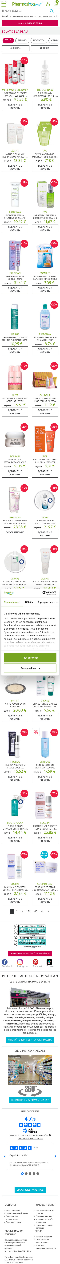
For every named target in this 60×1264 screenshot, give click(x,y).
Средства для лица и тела (22, 16)
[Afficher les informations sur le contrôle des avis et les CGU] (49, 1135)
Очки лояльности (13, 1222)
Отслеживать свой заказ (17, 1213)
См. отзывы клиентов (30, 1189)
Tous (8, 40)
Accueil (5, 16)
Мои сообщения (13, 1210)
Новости (38, 40)
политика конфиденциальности (46, 1247)
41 (42, 911)
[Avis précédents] (4, 1156)
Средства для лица (44, 16)
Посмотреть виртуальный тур (30, 1100)
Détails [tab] (29, 602)
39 (29, 911)
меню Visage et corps (30, 23)
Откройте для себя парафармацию (30, 1039)
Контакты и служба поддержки (44, 1220)
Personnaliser (28, 668)
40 (35, 911)
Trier (45, 48)
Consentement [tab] (12, 602)
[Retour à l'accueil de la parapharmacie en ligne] (27, 3)
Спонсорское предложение (12, 1218)
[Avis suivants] (55, 1156)
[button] (48, 4)
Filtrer (16, 48)
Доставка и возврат (44, 1216)
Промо (22, 40)
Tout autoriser (30, 657)
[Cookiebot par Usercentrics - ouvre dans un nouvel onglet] (42, 593)
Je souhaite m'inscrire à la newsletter (30, 953)
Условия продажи (44, 1236)
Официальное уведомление (42, 1241)
